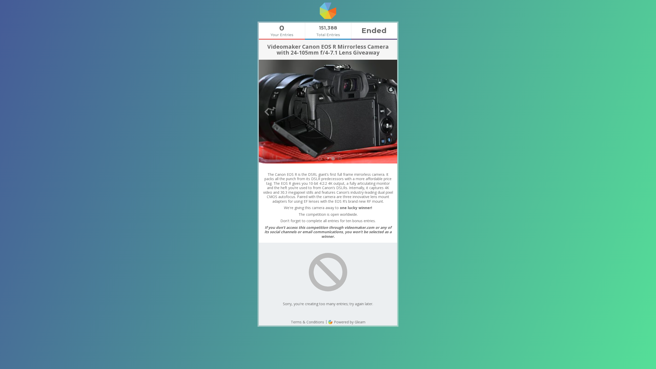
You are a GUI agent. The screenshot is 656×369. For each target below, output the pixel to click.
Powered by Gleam (349, 322)
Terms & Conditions (307, 322)
